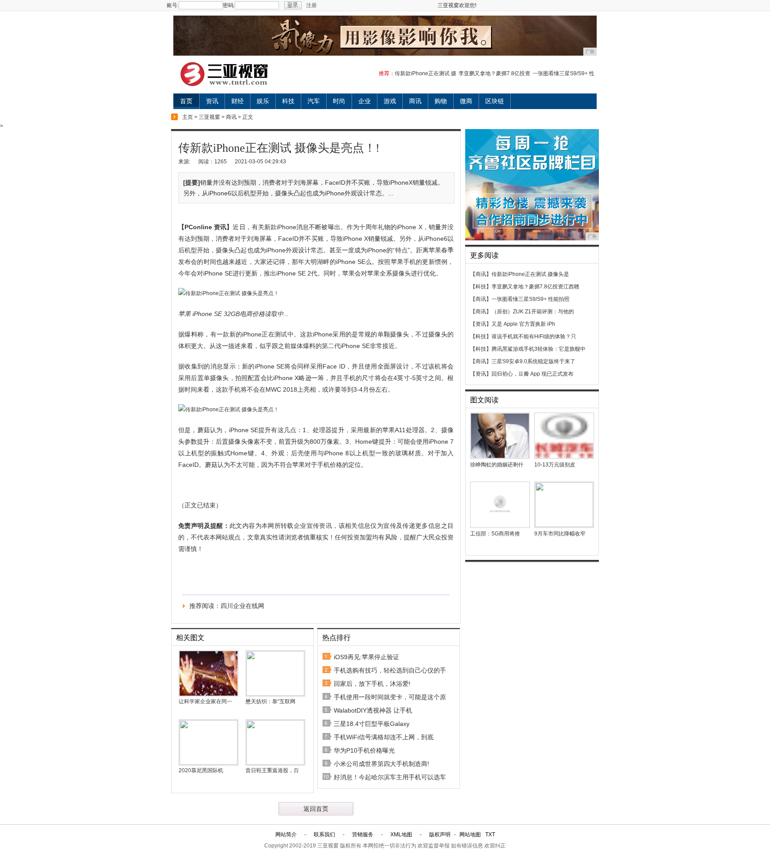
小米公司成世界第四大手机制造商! (381, 763)
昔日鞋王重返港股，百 (272, 770)
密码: (229, 5)
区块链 (494, 101)
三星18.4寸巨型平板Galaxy (372, 723)
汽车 (313, 101)
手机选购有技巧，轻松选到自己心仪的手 (390, 670)
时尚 (339, 101)
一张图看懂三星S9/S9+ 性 (563, 73)
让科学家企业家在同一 (205, 701)
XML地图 (401, 834)
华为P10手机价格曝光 (364, 750)
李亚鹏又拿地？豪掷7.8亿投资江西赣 (535, 287)
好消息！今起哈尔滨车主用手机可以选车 (390, 777)
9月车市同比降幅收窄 (560, 534)
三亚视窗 (209, 117)
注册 (311, 5)
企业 (364, 101)
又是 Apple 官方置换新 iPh (523, 324)
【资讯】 (480, 324)
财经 (237, 101)
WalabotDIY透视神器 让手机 (373, 710)
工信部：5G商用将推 (495, 534)
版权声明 (440, 834)
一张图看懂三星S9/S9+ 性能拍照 (530, 299)
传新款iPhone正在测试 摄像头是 (530, 274)
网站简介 (286, 834)
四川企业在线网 (242, 605)
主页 (187, 117)
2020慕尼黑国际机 (201, 770)
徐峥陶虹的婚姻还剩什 (497, 465)
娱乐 (263, 101)
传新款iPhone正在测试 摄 (425, 73)
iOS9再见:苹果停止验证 (366, 657)
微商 (466, 101)
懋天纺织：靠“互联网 (270, 701)
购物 (440, 101)
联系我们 (324, 834)
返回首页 (315, 808)
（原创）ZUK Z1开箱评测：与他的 (532, 311)
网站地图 (470, 834)
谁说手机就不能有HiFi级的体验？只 (533, 336)
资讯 (212, 101)
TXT (490, 834)
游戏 (390, 101)
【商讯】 (480, 274)
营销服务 (362, 834)
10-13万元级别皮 (554, 465)
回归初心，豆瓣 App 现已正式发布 (532, 374)
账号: (173, 5)
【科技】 (480, 287)
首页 (186, 101)
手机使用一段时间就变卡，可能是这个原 (390, 697)
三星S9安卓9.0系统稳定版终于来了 (533, 361)
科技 (288, 101)
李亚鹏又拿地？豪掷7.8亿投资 (494, 73)
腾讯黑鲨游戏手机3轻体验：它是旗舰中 (538, 349)
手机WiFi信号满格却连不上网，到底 (384, 737)
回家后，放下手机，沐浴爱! (372, 683)
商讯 (415, 101)
